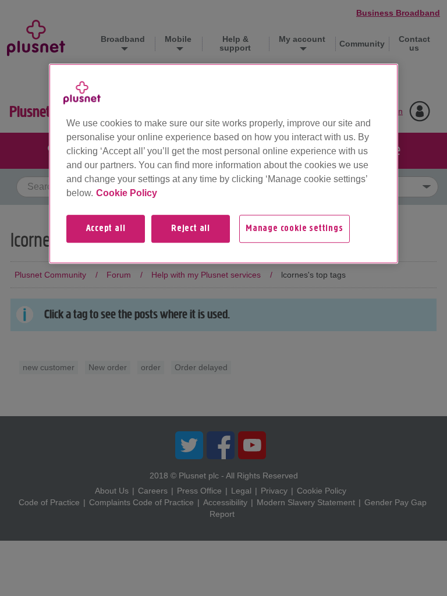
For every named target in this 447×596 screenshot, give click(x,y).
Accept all (106, 228)
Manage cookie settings (294, 228)
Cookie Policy (126, 193)
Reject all (190, 228)
